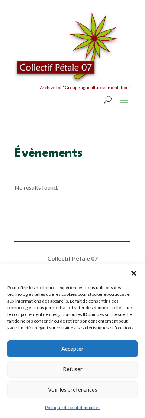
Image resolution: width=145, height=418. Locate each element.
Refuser (73, 369)
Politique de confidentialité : (72, 407)
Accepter (72, 348)
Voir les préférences (72, 389)
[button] (134, 273)
